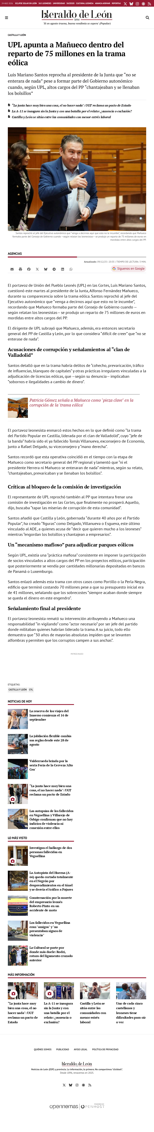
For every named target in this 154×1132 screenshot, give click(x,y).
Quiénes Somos (42, 1049)
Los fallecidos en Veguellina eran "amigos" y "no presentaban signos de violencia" (49, 928)
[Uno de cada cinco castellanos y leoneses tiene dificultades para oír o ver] (131, 990)
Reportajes (117, 3)
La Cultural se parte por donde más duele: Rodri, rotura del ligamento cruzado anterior (51, 953)
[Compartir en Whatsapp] (71, 269)
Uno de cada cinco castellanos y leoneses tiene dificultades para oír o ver (131, 1012)
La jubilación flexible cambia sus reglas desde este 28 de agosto (50, 740)
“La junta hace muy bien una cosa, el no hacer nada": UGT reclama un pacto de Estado (71, 105)
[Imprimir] (20, 269)
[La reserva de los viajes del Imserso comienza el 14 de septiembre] (18, 719)
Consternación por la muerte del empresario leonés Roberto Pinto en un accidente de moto (50, 903)
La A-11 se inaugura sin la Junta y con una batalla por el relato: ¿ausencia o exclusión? (72, 111)
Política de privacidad (105, 1049)
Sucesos (71, 3)
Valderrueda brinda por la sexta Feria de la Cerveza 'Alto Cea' (51, 765)
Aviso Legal (80, 1049)
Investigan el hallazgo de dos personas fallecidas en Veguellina (50, 851)
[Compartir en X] (37, 269)
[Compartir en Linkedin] (62, 269)
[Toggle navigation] (6, 17)
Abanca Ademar (102, 3)
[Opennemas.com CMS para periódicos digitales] (77, 1110)
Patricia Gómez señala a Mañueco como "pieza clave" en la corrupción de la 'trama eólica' (81, 402)
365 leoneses (44, 3)
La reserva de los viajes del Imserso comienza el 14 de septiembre (49, 715)
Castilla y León (17, 35)
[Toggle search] (147, 17)
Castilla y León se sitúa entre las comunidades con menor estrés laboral (61, 117)
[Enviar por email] (12, 269)
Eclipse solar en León (26, 3)
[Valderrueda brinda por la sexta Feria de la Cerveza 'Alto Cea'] (18, 769)
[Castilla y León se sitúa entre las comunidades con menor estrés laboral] (95, 990)
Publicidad (62, 1049)
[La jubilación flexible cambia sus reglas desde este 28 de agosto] (18, 744)
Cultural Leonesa (84, 3)
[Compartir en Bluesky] (46, 269)
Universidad (59, 3)
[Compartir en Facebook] (29, 269)
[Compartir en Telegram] (54, 269)
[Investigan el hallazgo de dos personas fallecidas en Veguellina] (18, 855)
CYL (31, 689)
